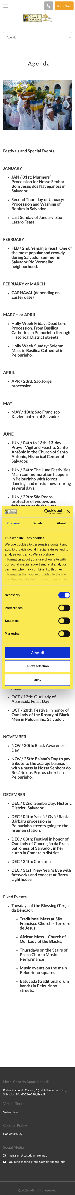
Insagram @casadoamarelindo (28, 1155)
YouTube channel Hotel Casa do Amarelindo (37, 1161)
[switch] (64, 608)
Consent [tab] (13, 523)
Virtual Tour (11, 1112)
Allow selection (37, 666)
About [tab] (61, 523)
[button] (8, 105)
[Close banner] (68, 511)
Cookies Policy (12, 1134)
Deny (37, 679)
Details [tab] (37, 523)
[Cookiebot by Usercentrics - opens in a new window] (46, 511)
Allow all (37, 652)
